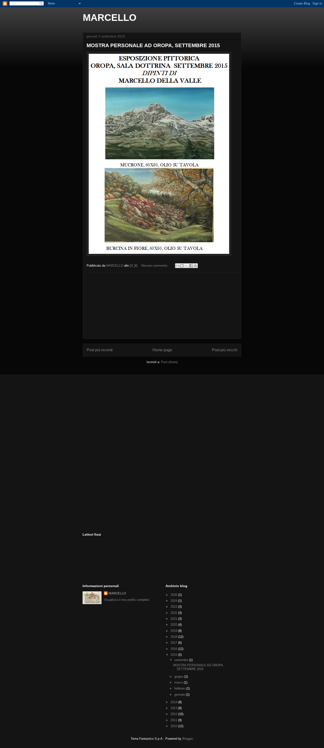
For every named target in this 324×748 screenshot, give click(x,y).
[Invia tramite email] (177, 265)
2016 (174, 649)
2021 (174, 618)
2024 (174, 600)
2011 (174, 720)
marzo (179, 682)
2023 (174, 606)
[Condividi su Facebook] (191, 265)
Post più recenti (100, 350)
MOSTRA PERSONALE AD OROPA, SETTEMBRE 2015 (153, 45)
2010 (174, 726)
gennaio (180, 694)
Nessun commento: (155, 265)
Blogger (187, 738)
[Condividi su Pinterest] (195, 265)
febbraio (180, 688)
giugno (179, 676)
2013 (174, 708)
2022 (174, 613)
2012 (174, 714)
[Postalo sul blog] (182, 265)
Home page (162, 350)
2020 (174, 624)
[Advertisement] (162, 305)
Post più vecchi (224, 350)
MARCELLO (109, 17)
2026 (174, 595)
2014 (174, 702)
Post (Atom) (169, 362)
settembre (181, 660)
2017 (174, 642)
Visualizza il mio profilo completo (126, 600)
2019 (174, 631)
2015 (174, 655)
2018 (174, 637)
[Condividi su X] (186, 265)
